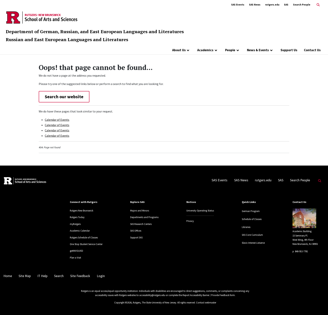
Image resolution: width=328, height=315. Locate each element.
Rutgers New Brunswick (81, 210)
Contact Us (312, 50)
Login (101, 276)
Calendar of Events (57, 120)
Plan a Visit (75, 257)
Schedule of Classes (252, 219)
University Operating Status (200, 210)
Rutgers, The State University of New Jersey (154, 302)
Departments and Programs (144, 217)
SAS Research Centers (141, 223)
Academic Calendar (80, 230)
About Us (179, 50)
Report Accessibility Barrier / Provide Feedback (206, 295)
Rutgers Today (77, 217)
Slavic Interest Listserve (253, 242)
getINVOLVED (76, 250)
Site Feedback (80, 276)
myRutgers (75, 223)
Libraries (246, 227)
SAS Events (237, 4)
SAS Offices (135, 230)
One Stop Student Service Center (86, 244)
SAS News (254, 4)
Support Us (289, 50)
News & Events (258, 50)
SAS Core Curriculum (252, 234)
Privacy (190, 220)
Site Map (25, 276)
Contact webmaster (206, 302)
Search (59, 276)
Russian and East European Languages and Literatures (67, 39)
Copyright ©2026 (123, 302)
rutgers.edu (272, 4)
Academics (205, 50)
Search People (301, 4)
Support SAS (136, 237)
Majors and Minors (139, 210)
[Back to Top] (319, 305)
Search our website (64, 97)
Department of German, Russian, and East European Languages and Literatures (95, 31)
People (230, 50)
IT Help (42, 276)
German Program (251, 211)
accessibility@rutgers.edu (152, 295)
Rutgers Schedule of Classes (84, 237)
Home (7, 276)
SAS (286, 4)
